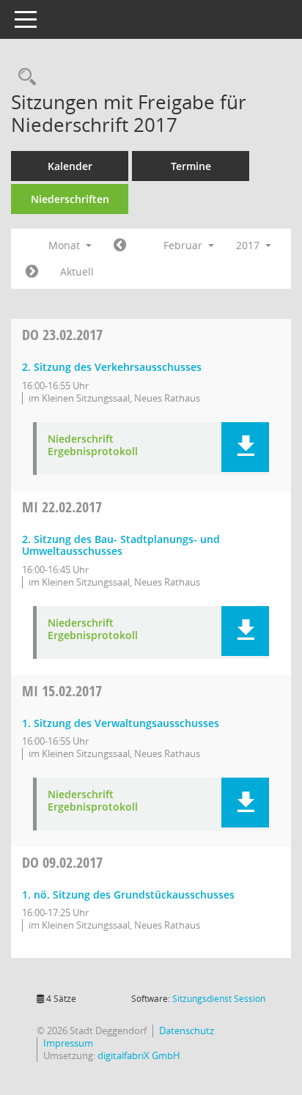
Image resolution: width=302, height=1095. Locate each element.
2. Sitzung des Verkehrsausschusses (112, 367)
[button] (245, 447)
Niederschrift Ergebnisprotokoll (93, 445)
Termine (191, 166)
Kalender (70, 166)
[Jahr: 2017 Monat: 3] (32, 272)
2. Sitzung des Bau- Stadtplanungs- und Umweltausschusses (121, 545)
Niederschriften (70, 199)
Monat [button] (65, 245)
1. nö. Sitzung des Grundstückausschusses (128, 895)
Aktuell (77, 272)
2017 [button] (249, 245)
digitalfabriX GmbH (138, 1055)
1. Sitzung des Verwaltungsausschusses (120, 723)
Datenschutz (186, 1030)
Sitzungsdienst (218, 998)
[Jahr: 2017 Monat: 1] (120, 245)
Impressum (68, 1043)
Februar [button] (184, 245)
